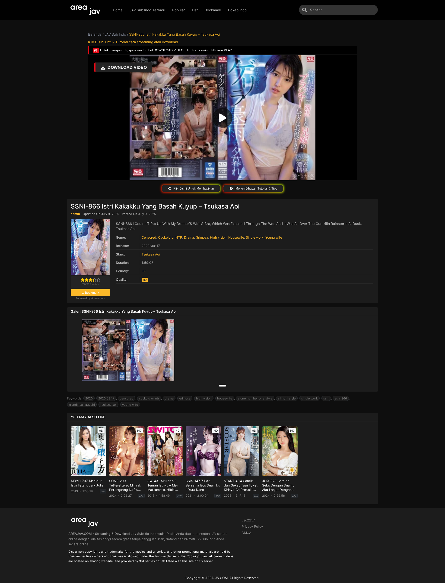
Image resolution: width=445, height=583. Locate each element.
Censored (149, 237)
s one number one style (255, 398)
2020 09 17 (106, 398)
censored (127, 398)
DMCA (246, 533)
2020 (89, 398)
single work (309, 398)
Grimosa (202, 237)
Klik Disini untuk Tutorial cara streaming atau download (133, 42)
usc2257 (248, 520)
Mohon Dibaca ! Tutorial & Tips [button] (256, 188)
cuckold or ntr (149, 398)
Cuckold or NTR (170, 237)
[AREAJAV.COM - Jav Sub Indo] (86, 10)
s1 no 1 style (287, 398)
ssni (326, 398)
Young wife (273, 237)
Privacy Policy (252, 526)
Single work (255, 237)
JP (144, 271)
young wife (130, 404)
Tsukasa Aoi (151, 254)
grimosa (185, 398)
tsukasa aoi (108, 404)
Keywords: (74, 398)
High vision (218, 237)
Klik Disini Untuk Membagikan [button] (193, 188)
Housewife (236, 237)
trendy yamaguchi (82, 404)
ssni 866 (341, 398)
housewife (224, 398)
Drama (189, 237)
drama (169, 398)
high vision (204, 398)
